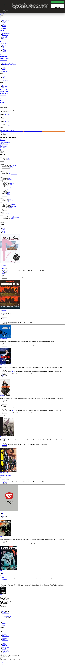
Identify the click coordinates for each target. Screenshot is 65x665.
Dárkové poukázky (3, 89)
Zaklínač (3, 84)
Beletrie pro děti (2, 147)
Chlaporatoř (2, 395)
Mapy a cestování (3, 60)
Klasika (3, 24)
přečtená (9, 173)
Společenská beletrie (5, 23)
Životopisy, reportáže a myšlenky (5, 142)
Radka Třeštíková (4, 78)
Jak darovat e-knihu (5, 633)
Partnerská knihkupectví (5, 613)
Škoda (8, 193)
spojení (9, 192)
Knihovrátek (13, 274)
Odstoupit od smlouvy (5, 640)
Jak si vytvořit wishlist (5, 634)
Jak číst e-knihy (4, 632)
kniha (8, 158)
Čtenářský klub (4, 649)
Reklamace (3, 639)
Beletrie (3, 46)
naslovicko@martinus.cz (7, 616)
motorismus (10, 184)
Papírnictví (2, 96)
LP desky (2, 102)
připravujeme (11, 167)
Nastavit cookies (4, 661)
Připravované (4, 68)
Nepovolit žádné (57, 7)
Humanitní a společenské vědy (6, 33)
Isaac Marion (4, 310)
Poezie (3, 27)
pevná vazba (11, 216)
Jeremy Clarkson (12, 204)
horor (8, 190)
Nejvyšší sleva (4, 232)
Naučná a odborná (3, 30)
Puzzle (1, 105)
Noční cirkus (2, 594)
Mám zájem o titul (4, 71)
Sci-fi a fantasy (4, 21)
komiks (9, 185)
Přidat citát (1, 583)
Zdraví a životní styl (5, 36)
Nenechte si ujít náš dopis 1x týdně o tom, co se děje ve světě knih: (9, 655)
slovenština (10, 179)
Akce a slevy (4, 69)
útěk (7, 189)
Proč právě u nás (4, 631)
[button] (33, 276)
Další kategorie (4, 28)
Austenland (2, 263)
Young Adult (4, 45)
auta (7, 182)
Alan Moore (11, 203)
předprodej (10, 166)
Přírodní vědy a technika (3, 145)
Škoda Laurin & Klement (3, 338)
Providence (1, 536)
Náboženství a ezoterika (4, 58)
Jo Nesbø (3, 77)
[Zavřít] (0, 226)
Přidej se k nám (4, 648)
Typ (1, 157)
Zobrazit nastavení (57, 4)
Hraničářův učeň (4, 86)
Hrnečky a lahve (3, 95)
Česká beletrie (4, 26)
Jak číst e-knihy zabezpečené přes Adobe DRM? (7, 130)
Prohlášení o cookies (5, 646)
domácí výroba (12, 183)
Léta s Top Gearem (3, 364)
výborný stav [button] (4, 319)
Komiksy (3, 22)
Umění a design (4, 39)
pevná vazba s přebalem (15, 217)
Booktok (3, 70)
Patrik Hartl (3, 75)
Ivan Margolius (11, 209)
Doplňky (2, 15)
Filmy (1, 104)
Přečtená (3, 273)
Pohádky (3, 47)
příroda (9, 181)
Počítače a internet (4, 37)
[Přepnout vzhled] (0, 17)
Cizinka (3, 87)
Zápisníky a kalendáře (4, 98)
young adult (11, 200)
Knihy (3, 133)
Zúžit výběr (2, 222)
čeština (9, 178)
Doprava (3, 629)
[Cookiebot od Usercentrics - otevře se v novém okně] (6, 11)
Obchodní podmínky (5, 662)
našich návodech (7, 114)
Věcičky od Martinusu (4, 91)
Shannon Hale (12, 205)
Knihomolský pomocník (5, 651)
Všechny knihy (4, 65)
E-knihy (3, 622)
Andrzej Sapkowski (5, 80)
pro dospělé (10, 201)
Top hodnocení (4, 229)
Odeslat (2, 657)
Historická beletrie (4, 25)
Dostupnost (2, 164)
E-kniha (3, 405)
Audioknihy (2, 13)
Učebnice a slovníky (4, 56)
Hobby (3, 38)
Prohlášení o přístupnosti (5, 647)
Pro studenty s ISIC (5, 637)
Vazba (1, 215)
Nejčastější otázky (4, 635)
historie (8, 194)
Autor (1, 202)
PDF (5, 405)
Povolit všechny (57, 2)
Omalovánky (4, 50)
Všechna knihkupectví (5, 612)
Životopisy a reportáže (5, 35)
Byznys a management (5, 32)
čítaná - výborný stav (14, 174)
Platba (3, 630)
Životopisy (1, 141)
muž (7, 186)
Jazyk (1, 177)
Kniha (3, 268)
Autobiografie (2, 143)
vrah (7, 191)
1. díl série (5, 475)
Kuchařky (2, 54)
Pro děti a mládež (3, 41)
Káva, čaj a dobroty (4, 93)
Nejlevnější (3, 231)
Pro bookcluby (4, 652)
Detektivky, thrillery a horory (6, 20)
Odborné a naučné (2, 140)
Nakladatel (2, 212)
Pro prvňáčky (4, 44)
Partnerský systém (4, 645)
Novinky (3, 67)
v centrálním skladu (13, 165)
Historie (3, 34)
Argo (8, 213)
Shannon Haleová (13, 206)
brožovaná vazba (12, 218)
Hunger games (4, 85)
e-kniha (8, 159)
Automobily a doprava (3, 146)
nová (7, 172)
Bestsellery (3, 66)
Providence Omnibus (3, 436)
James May (10, 207)
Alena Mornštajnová (5, 79)
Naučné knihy (4, 49)
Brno (3, 611)
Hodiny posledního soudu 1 (4, 472)
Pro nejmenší (4, 43)
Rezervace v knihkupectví (5, 636)
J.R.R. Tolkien (4, 76)
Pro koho (2, 198)
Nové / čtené (2, 171)
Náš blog (3, 643)
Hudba (1, 100)
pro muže (9, 199)
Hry (0, 14)
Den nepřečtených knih (5, 650)
